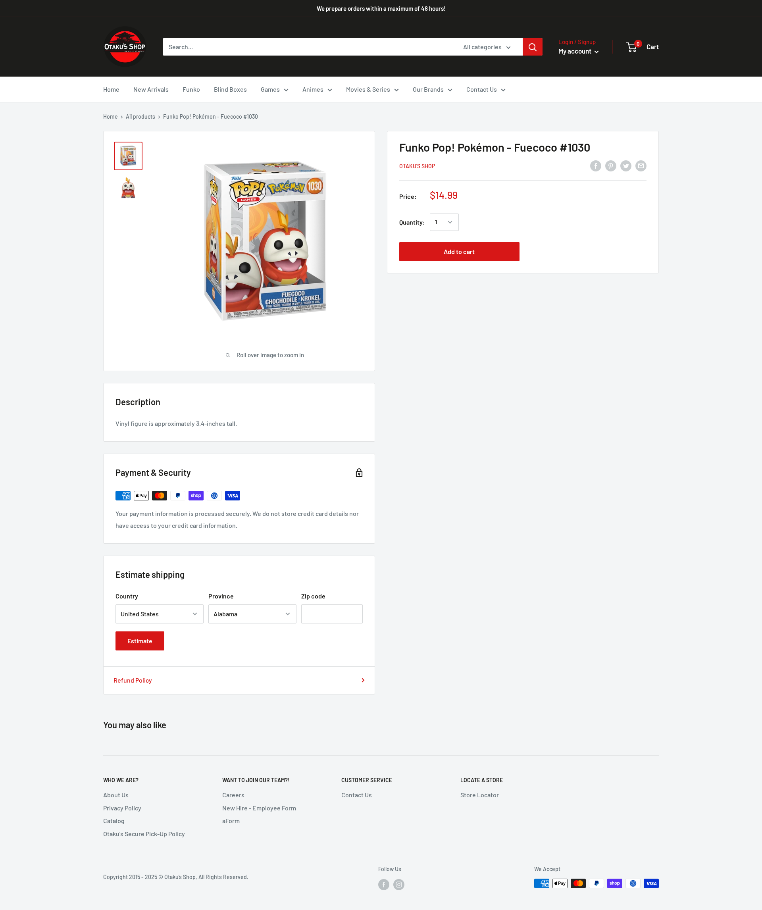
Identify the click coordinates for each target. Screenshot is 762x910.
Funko (191, 89)
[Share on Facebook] (595, 165)
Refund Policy (133, 680)
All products (140, 116)
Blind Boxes (230, 89)
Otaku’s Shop (417, 166)
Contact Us (481, 89)
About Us (116, 794)
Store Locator (479, 794)
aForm (231, 820)
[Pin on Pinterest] (610, 165)
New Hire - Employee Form (259, 808)
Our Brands (428, 89)
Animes (312, 89)
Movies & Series (368, 89)
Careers (233, 794)
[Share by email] (641, 165)
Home (111, 89)
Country (126, 596)
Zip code (313, 596)
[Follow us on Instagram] (398, 884)
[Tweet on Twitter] (625, 165)
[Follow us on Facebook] (383, 884)
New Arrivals (151, 89)
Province (221, 596)
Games (270, 89)
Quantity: (412, 222)
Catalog (114, 820)
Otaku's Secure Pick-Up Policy (144, 833)
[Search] (533, 47)
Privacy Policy (122, 808)
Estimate (139, 641)
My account (575, 51)
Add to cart (459, 251)
